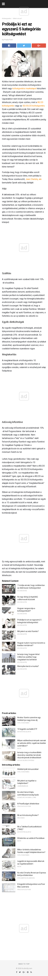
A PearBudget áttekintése (28, 804)
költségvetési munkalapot (24, 88)
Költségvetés (6, 18)
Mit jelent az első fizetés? (28, 631)
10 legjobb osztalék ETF (27, 729)
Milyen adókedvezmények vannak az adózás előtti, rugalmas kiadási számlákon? (31, 743)
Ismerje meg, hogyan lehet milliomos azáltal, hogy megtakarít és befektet (28, 657)
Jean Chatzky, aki (34, 179)
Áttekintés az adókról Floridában (31, 838)
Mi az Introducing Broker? (28, 815)
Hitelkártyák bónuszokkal (27, 769)
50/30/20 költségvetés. (34, 105)
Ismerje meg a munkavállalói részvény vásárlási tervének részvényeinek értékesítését (29, 755)
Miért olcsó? (17, 18)
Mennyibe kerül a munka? (28, 666)
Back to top (24, 964)
